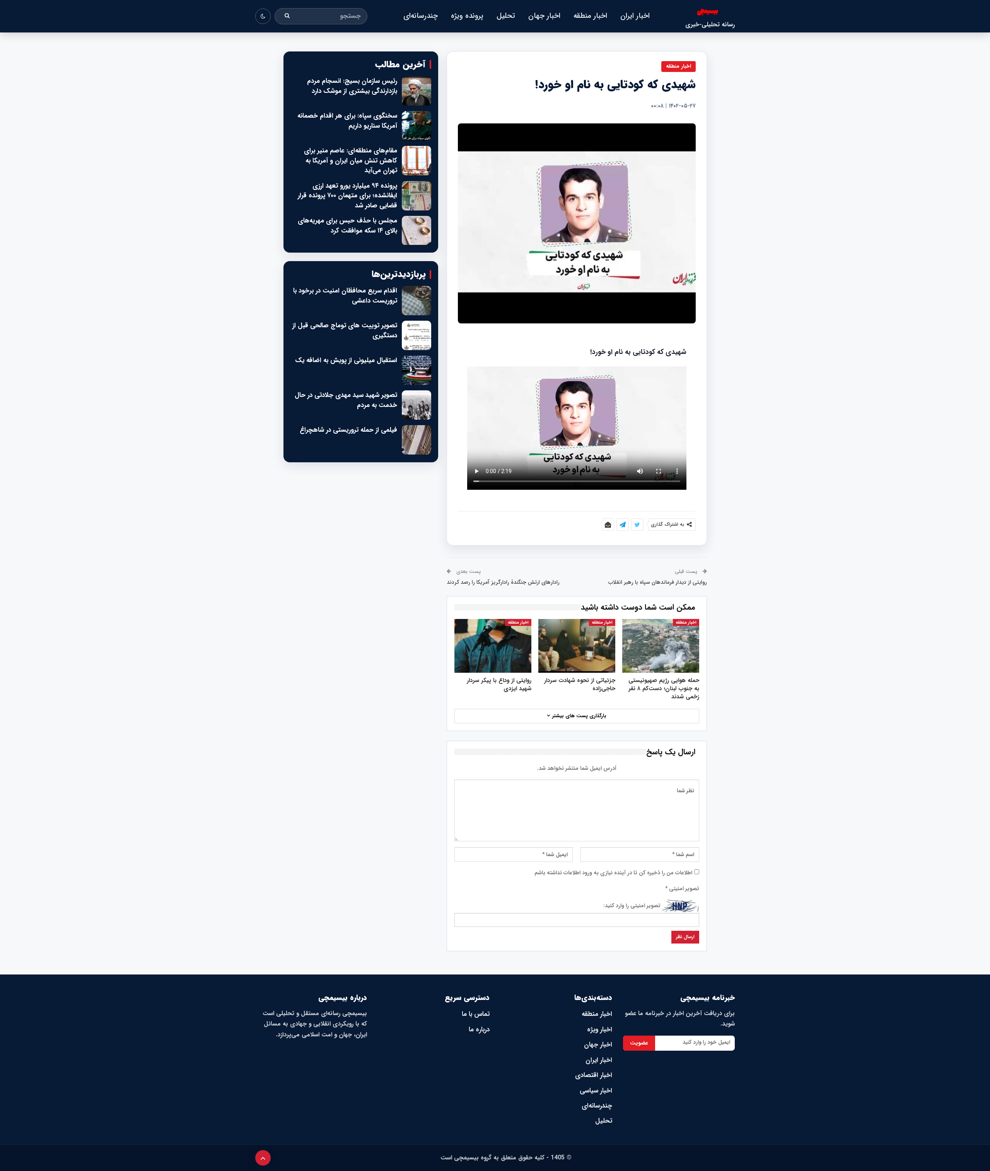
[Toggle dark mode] (263, 16)
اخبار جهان (544, 16)
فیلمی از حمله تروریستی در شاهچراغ (348, 430)
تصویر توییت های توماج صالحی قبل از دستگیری (344, 330)
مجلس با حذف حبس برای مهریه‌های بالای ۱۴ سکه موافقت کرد (347, 226)
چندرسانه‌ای (420, 16)
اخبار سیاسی (596, 1091)
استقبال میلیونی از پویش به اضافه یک (346, 361)
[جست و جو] (287, 16)
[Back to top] (263, 1158)
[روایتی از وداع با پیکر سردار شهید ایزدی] (492, 646)
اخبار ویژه (599, 1029)
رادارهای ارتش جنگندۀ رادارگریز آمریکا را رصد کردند (503, 582)
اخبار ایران (635, 16)
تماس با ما (476, 1014)
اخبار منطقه (590, 16)
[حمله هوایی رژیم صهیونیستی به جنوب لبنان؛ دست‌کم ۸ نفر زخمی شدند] (660, 646)
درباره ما (479, 1029)
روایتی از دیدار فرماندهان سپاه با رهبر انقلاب (657, 582)
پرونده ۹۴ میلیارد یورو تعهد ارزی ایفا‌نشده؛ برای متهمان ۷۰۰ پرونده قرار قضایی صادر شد (347, 196)
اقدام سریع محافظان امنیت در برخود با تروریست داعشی (345, 296)
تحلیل (506, 16)
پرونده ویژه (467, 16)
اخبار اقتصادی (593, 1075)
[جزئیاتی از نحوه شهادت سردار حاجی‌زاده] (576, 646)
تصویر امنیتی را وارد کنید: (632, 905)
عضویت (639, 1043)
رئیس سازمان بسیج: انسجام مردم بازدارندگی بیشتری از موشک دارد (352, 86)
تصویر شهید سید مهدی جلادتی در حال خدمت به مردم (346, 400)
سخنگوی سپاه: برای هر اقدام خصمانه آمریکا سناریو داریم (347, 121)
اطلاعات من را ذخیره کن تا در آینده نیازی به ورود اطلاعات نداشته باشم (613, 872)
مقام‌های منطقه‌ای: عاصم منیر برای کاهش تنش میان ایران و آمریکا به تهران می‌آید (350, 161)
